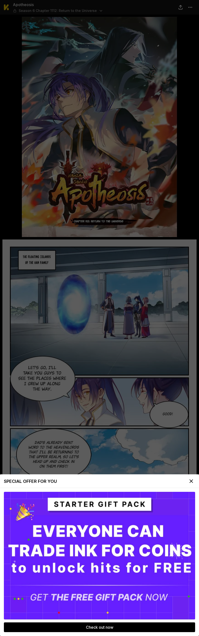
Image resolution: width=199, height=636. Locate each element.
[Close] (191, 481)
